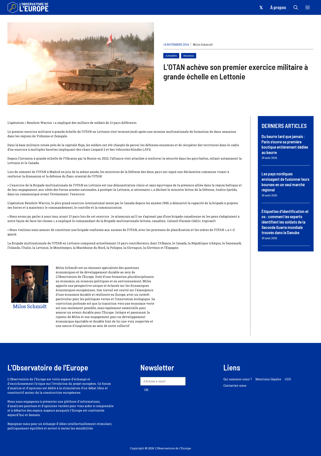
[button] (296, 7)
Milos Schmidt (203, 44)
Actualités (171, 55)
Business (188, 55)
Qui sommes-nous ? (237, 379)
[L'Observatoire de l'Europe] (28, 7)
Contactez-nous (234, 385)
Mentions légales (268, 379)
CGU (288, 379)
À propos (278, 7)
